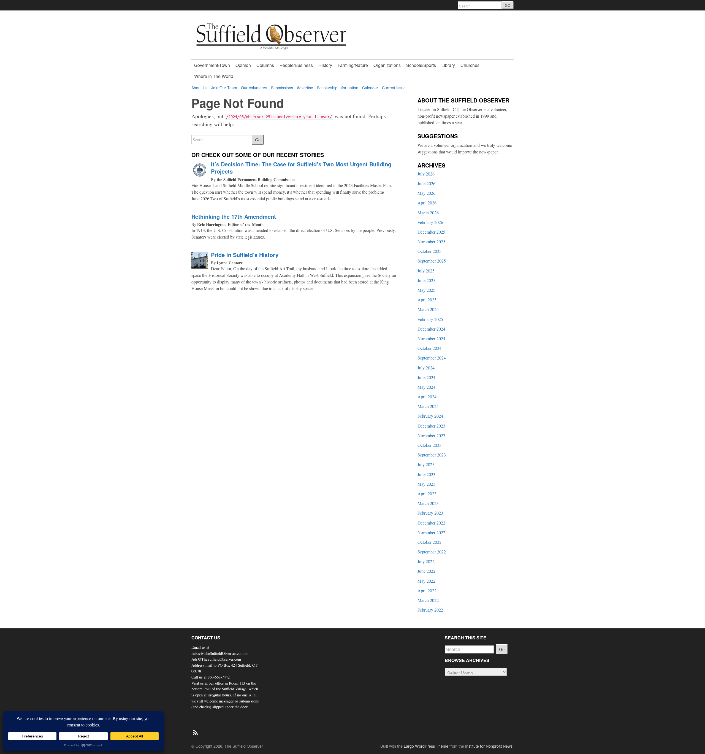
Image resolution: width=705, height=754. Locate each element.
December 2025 (431, 232)
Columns (265, 65)
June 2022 (426, 571)
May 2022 (426, 581)
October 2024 (429, 348)
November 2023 (431, 435)
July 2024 (426, 368)
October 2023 (429, 445)
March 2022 (428, 600)
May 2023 (426, 484)
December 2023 (431, 426)
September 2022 (431, 552)
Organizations (387, 65)
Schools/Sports (421, 65)
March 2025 (428, 309)
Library (448, 65)
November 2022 (431, 532)
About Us (199, 87)
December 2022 (431, 523)
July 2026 (426, 174)
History (325, 65)
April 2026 (426, 203)
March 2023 (428, 503)
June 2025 (426, 280)
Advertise (305, 87)
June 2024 (426, 377)
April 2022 (426, 590)
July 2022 (426, 561)
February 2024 (430, 416)
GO (507, 5)
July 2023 (426, 464)
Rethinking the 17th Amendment (233, 216)
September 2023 (431, 455)
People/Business (296, 65)
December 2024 (431, 329)
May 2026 (426, 193)
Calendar (370, 87)
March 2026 (428, 212)
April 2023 (426, 493)
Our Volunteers (254, 87)
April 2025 (426, 299)
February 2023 (430, 513)
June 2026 (426, 183)
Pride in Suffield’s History (244, 255)
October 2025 (429, 251)
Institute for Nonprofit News (489, 746)
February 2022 (430, 610)
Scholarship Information (337, 87)
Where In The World (213, 76)
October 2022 (429, 542)
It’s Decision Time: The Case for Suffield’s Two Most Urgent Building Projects (301, 167)
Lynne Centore (230, 263)
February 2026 (430, 222)
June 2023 (426, 474)
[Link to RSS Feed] (195, 730)
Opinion (243, 65)
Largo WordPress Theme (426, 746)
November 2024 (431, 338)
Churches (469, 65)
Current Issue (394, 87)
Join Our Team (224, 87)
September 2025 (431, 261)
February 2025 (430, 319)
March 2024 (428, 406)
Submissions (282, 87)
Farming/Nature (353, 65)
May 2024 (426, 387)
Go (258, 139)
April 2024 (426, 396)
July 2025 (426, 271)
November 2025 (431, 241)
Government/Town (212, 65)
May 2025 (426, 290)
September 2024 (431, 358)
